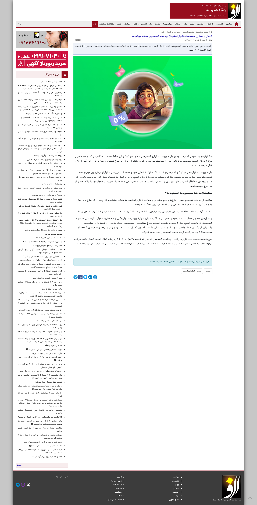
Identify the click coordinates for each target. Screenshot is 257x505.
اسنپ (208, 271)
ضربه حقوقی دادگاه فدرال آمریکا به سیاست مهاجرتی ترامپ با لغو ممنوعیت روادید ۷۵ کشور (40, 294)
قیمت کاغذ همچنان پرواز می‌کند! (48, 382)
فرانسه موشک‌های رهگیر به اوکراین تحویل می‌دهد (41, 260)
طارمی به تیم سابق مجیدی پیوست (47, 245)
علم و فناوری (146, 24)
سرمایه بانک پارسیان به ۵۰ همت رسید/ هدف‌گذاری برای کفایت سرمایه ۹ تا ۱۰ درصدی (40, 101)
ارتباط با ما (117, 484)
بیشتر (19, 465)
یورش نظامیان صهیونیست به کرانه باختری (44, 159)
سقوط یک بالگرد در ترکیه (52, 184)
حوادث (127, 24)
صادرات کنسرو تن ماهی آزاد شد (49, 238)
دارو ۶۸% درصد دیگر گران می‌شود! (48, 321)
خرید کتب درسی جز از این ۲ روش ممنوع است (43, 442)
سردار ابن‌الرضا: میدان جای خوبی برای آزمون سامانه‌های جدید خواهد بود (40, 251)
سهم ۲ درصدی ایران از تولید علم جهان (46, 195)
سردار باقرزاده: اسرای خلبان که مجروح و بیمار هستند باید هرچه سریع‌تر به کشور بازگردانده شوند (40, 340)
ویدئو (177, 24)
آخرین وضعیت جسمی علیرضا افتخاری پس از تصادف (40, 310)
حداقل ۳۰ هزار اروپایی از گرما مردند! (47, 456)
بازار (94, 24)
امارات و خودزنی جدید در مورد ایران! (47, 353)
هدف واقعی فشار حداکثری (51, 81)
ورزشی (135, 24)
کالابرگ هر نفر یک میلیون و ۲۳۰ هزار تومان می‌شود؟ (40, 417)
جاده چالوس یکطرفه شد (52, 289)
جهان (192, 24)
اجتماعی (200, 24)
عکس (185, 24)
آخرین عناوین (54, 74)
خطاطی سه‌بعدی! (55, 345)
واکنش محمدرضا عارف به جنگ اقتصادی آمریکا (42, 241)
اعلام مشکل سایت (114, 499)
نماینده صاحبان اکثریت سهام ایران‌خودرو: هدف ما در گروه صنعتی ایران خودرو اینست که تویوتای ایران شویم (40, 149)
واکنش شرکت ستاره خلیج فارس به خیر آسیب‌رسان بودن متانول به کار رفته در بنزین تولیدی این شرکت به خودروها (40, 303)
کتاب (119, 24)
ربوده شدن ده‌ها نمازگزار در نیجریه (48, 155)
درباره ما (118, 488)
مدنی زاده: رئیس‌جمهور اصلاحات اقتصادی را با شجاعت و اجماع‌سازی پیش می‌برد (40, 119)
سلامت (157, 24)
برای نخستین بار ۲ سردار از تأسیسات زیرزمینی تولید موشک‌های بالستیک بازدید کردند (40, 377)
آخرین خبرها (116, 481)
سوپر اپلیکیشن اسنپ (192, 271)
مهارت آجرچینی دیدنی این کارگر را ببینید (45, 349)
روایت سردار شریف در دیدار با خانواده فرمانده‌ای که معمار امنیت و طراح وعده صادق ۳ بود (40, 266)
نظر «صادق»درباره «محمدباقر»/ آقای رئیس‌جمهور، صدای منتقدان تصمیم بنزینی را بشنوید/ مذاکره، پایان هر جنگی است (40, 223)
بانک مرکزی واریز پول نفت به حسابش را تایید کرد (41, 256)
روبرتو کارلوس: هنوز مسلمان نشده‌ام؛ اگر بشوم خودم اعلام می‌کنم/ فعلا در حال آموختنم (40, 388)
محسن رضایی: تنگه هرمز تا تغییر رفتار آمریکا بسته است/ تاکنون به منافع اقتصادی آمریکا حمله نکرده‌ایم (40, 108)
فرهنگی (210, 24)
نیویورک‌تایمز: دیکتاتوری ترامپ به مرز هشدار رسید (41, 371)
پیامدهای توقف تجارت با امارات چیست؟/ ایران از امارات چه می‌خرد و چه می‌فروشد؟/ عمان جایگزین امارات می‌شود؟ (40, 403)
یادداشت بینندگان (106, 24)
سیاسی (229, 24)
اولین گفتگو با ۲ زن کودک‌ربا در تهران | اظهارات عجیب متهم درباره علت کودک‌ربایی (40, 423)
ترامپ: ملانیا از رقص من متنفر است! (46, 446)
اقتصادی (219, 24)
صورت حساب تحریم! (53, 234)
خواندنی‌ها (167, 24)
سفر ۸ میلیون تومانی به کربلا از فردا (47, 278)
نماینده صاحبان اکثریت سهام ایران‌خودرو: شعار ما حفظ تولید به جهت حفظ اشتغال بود (40, 172)
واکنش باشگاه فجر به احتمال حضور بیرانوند (44, 113)
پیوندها (118, 492)
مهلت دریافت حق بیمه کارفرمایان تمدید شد (43, 230)
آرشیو (119, 477)
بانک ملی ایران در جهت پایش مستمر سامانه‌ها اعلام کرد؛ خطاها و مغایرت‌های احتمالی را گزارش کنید (40, 87)
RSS (120, 496)
